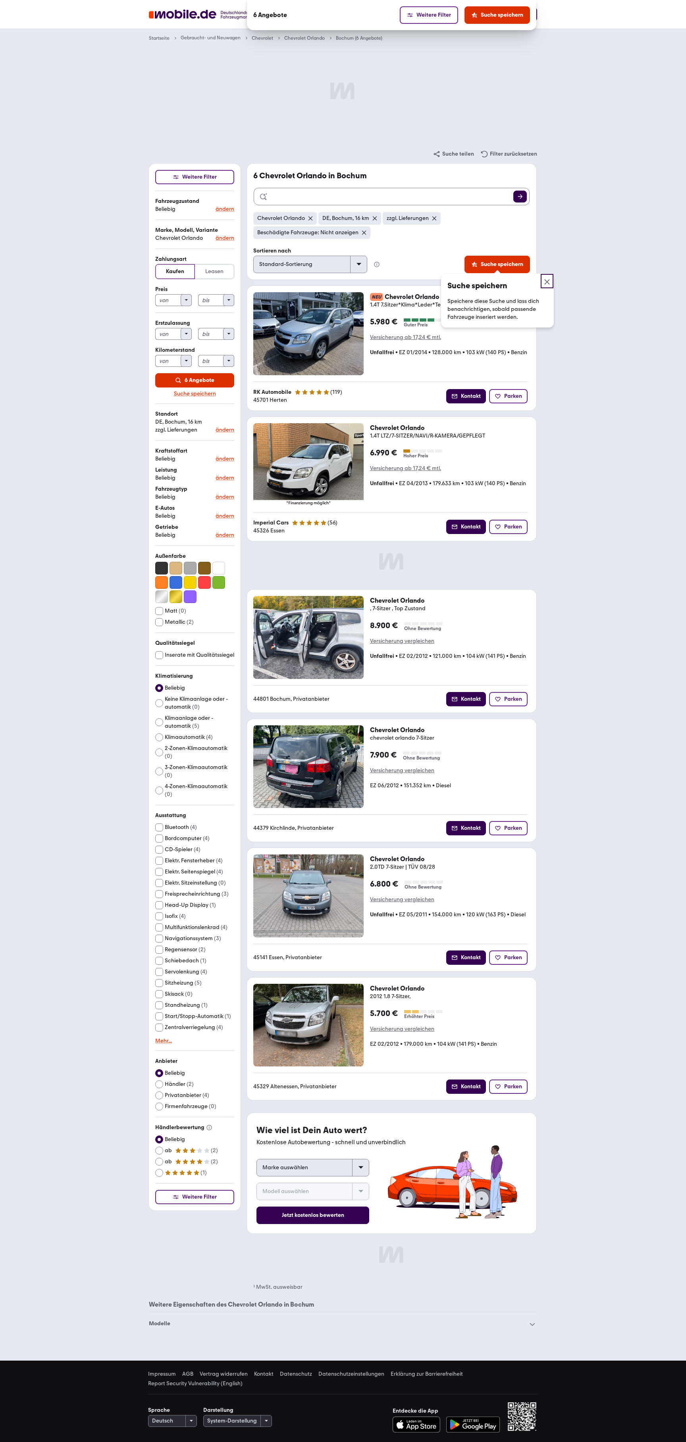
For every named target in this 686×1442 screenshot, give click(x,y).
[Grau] (190, 568)
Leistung (166, 470)
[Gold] (176, 597)
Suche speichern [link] (195, 394)
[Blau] (176, 582)
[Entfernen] (310, 218)
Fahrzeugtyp (171, 489)
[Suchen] (520, 196)
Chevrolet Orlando (304, 38)
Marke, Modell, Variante (186, 230)
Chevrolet (262, 38)
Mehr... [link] (163, 1041)
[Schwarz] (161, 568)
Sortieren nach (272, 250)
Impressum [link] (162, 1374)
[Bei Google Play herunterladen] (473, 1424)
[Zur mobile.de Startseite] (213, 14)
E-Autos (165, 508)
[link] (453, 154)
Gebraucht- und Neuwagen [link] (211, 37)
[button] (194, 205)
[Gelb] (190, 582)
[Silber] (161, 597)
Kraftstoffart (171, 450)
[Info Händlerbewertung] (209, 1128)
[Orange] (161, 582)
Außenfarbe (170, 556)
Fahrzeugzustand (177, 201)
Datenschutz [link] (296, 1374)
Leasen (214, 271)
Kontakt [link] (264, 1374)
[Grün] (219, 582)
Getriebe (166, 527)
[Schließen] (547, 281)
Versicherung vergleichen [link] (402, 641)
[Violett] (190, 597)
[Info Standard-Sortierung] (377, 264)
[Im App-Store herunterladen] (419, 1424)
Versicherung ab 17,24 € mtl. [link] (405, 337)
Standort (166, 414)
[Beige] (176, 568)
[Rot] (204, 582)
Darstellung (218, 1410)
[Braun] (204, 568)
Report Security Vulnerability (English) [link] (195, 1383)
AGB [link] (187, 1374)
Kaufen (175, 271)
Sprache (159, 1410)
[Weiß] (219, 568)
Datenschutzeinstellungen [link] (351, 1374)
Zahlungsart (171, 259)
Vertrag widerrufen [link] (224, 1374)
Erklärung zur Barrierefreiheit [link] (427, 1374)
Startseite (159, 38)
